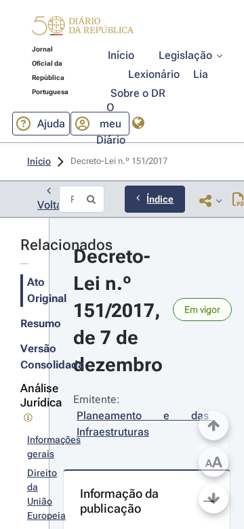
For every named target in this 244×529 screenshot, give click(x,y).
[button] (83, 27)
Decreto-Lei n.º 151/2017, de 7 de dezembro (119, 310)
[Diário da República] (83, 28)
